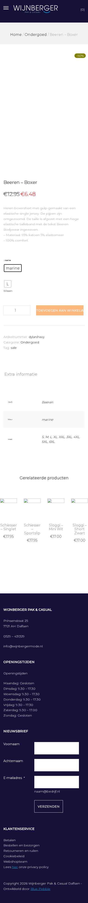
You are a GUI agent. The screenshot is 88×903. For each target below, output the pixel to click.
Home (16, 34)
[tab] (44, 374)
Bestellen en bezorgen (21, 845)
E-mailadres (12, 778)
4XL (76, 437)
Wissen (7, 290)
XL (55, 437)
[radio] (12, 268)
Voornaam (11, 744)
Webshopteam (15, 861)
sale (14, 348)
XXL (62, 437)
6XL (52, 442)
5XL (44, 442)
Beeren (47, 402)
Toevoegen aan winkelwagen (59, 310)
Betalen (9, 840)
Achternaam (13, 761)
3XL (69, 437)
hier (15, 867)
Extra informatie (21, 374)
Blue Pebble (40, 889)
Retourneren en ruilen (20, 851)
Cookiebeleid (13, 856)
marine (47, 420)
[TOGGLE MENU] (6, 7)
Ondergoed (36, 34)
